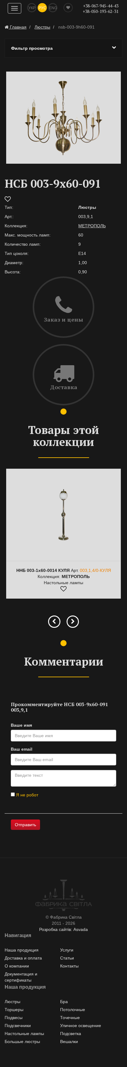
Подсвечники (18, 1025)
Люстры (12, 1001)
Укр (31, 8)
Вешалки (69, 1041)
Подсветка (70, 1033)
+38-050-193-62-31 (100, 11)
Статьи (67, 958)
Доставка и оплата (23, 958)
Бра (64, 1001)
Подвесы (14, 1017)
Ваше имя (21, 725)
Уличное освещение (80, 1025)
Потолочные (72, 1009)
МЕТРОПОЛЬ (92, 225)
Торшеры (14, 1009)
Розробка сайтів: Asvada (63, 929)
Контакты (69, 965)
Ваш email (21, 749)
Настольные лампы (24, 1033)
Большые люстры (22, 1041)
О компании (17, 965)
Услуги (66, 950)
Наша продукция (22, 950)
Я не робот (26, 794)
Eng (53, 8)
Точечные (70, 1017)
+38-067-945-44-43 (100, 6)
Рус (42, 8)
